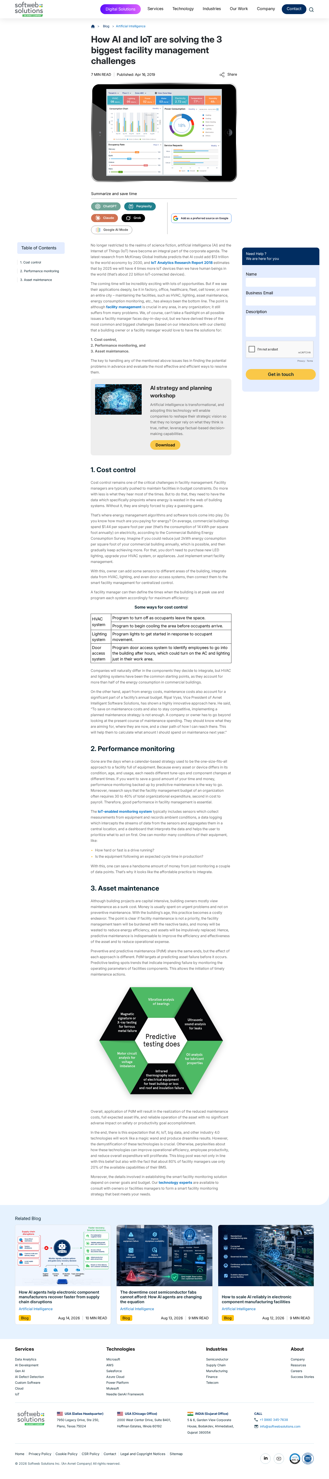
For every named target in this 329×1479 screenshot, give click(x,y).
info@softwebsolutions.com (280, 1426)
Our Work (239, 8)
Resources (298, 1365)
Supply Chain (216, 1365)
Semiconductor (217, 1359)
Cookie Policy (67, 1454)
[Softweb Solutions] (31, 1417)
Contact (294, 8)
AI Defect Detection (29, 1377)
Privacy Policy (40, 1454)
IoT (17, 1394)
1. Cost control (30, 262)
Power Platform (117, 1382)
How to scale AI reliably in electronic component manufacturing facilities (256, 1299)
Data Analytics (25, 1359)
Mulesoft (112, 1388)
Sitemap (176, 1454)
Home (20, 1454)
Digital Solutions (120, 9)
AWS (109, 1365)
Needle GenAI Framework (125, 1394)
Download (165, 445)
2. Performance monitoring (39, 271)
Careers (296, 1371)
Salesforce (114, 1371)
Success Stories (302, 1377)
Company (298, 1359)
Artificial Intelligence (130, 26)
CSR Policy (91, 1454)
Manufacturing (217, 1371)
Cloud (19, 1388)
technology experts (175, 1182)
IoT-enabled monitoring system (125, 811)
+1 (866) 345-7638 (274, 1420)
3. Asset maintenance (36, 280)
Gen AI (20, 1371)
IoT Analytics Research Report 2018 (182, 262)
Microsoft (113, 1359)
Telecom (212, 1382)
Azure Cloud (115, 1377)
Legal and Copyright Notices (143, 1454)
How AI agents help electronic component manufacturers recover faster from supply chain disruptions (59, 1297)
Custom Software (27, 1382)
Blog (106, 26)
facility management (123, 307)
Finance (212, 1377)
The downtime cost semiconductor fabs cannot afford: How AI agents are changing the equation (161, 1297)
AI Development (26, 1365)
